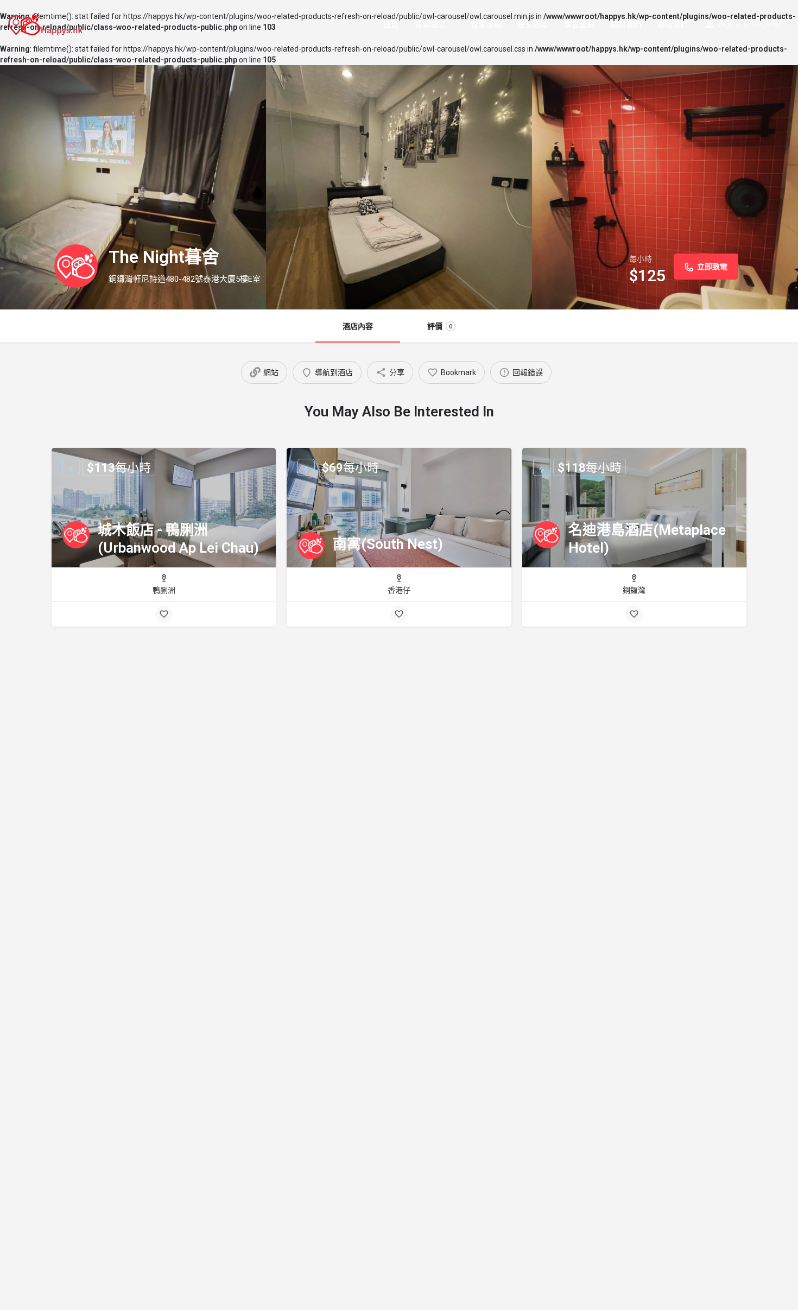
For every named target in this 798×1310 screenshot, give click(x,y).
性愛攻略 (486, 24)
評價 (439, 326)
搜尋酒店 (430, 24)
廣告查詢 (579, 24)
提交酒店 (532, 24)
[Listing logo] (76, 266)
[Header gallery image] (133, 187)
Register (767, 24)
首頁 (390, 24)
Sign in (730, 24)
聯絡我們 (672, 24)
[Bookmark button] (164, 614)
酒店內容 (358, 326)
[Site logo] (46, 23)
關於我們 (626, 24)
